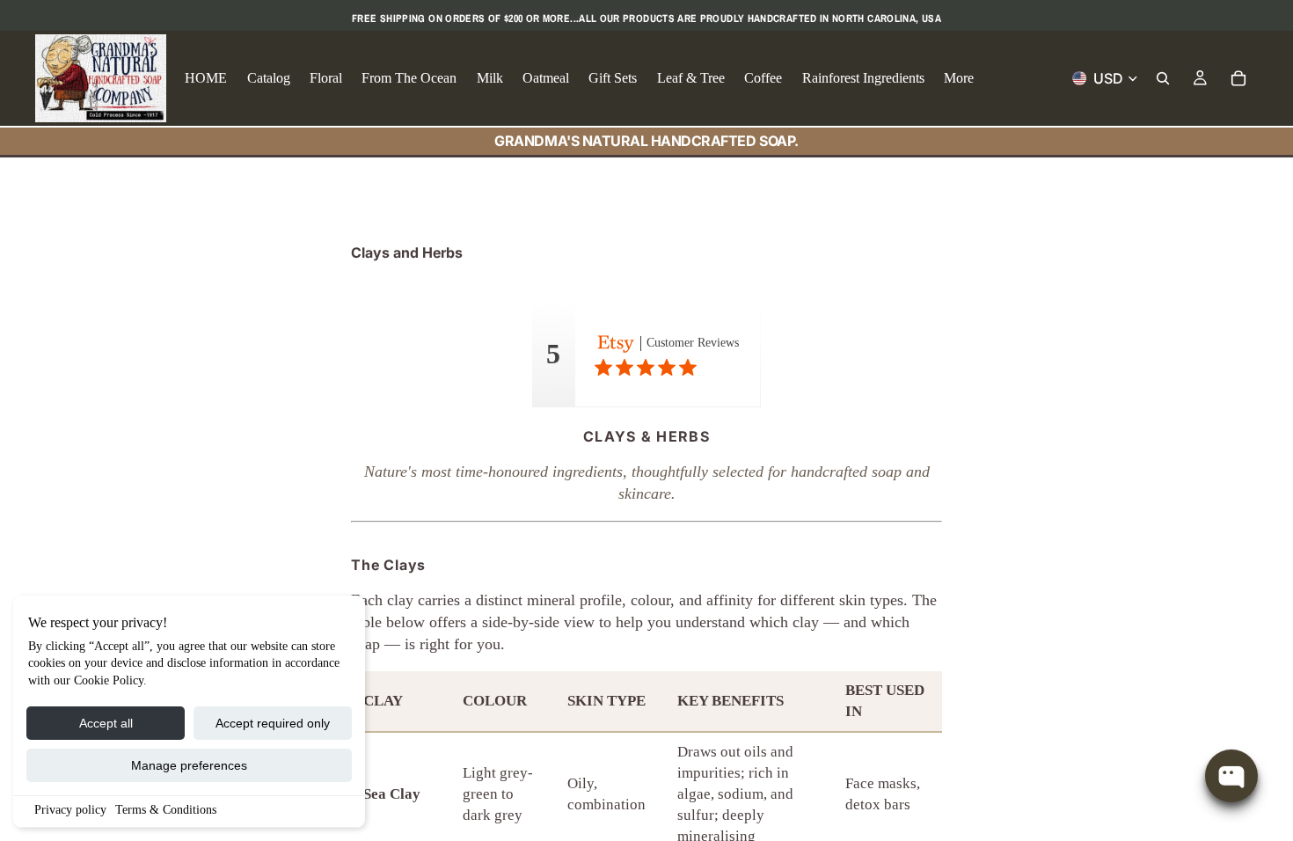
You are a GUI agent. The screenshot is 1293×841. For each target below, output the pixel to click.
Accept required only (273, 723)
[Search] (1162, 78)
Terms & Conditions (165, 809)
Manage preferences (189, 765)
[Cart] (1238, 78)
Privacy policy (70, 809)
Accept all (106, 723)
